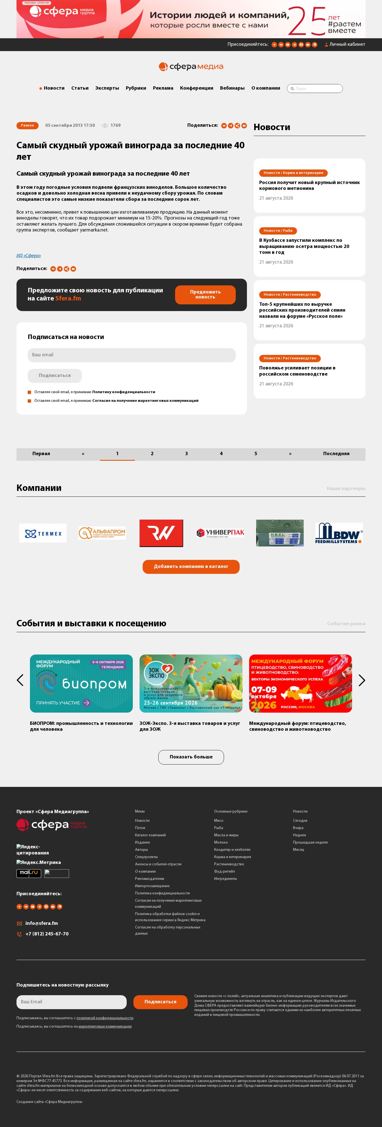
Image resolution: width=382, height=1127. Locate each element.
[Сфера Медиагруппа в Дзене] (274, 46)
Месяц (298, 850)
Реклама (163, 88)
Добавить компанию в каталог (191, 566)
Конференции (196, 88)
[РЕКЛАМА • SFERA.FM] (191, 35)
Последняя (336, 454)
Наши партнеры (346, 488)
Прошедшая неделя (310, 843)
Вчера (298, 828)
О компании (265, 88)
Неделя (299, 835)
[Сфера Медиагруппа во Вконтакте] (281, 46)
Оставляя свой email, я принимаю (94, 392)
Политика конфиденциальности (162, 893)
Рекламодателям (149, 879)
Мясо (218, 821)
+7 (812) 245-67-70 (47, 934)
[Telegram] (231, 125)
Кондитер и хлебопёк (232, 850)
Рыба (218, 828)
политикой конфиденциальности (105, 1018)
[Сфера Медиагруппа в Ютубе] (288, 46)
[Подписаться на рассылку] (308, 46)
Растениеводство (229, 864)
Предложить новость (205, 295)
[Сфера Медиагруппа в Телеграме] (294, 46)
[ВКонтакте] (224, 125)
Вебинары (232, 88)
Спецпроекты (146, 857)
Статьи (80, 88)
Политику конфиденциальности (123, 392)
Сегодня (300, 821)
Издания (142, 843)
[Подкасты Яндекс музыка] (314, 46)
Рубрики (136, 88)
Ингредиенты (225, 879)
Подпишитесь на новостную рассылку (62, 985)
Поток (140, 828)
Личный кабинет (348, 44)
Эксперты (107, 88)
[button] (23, 680)
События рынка (346, 624)
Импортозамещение (152, 886)
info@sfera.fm (41, 923)
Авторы (141, 850)
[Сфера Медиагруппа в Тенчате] (301, 46)
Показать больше (191, 757)
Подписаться (55, 375)
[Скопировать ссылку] (237, 126)
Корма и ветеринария (232, 857)
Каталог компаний (150, 835)
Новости (54, 88)
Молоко (221, 843)
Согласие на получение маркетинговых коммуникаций (145, 401)
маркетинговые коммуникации (105, 1027)
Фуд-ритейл (224, 872)
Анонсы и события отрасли (158, 864)
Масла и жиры (226, 835)
